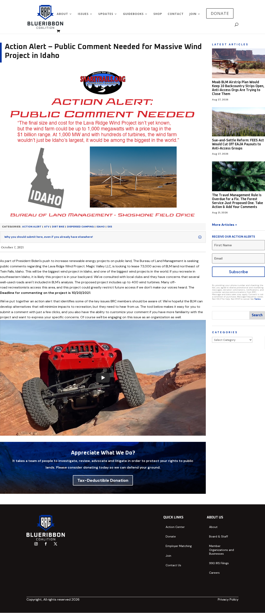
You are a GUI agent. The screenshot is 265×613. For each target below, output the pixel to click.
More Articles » (224, 224)
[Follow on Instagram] (36, 544)
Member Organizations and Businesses (221, 549)
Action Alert (31, 226)
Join (192, 14)
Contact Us (173, 565)
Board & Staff (218, 536)
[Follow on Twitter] (55, 544)
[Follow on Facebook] (45, 544)
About (62, 14)
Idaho (100, 226)
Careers (214, 573)
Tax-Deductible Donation (102, 480)
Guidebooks (133, 14)
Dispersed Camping (80, 226)
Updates (105, 14)
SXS (109, 226)
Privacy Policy (228, 599)
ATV (46, 226)
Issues (83, 14)
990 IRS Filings (219, 563)
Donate (171, 536)
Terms (257, 299)
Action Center (175, 527)
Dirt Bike (58, 226)
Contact (176, 14)
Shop (157, 14)
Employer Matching (179, 546)
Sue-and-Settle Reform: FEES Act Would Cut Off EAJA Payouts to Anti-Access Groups (238, 144)
